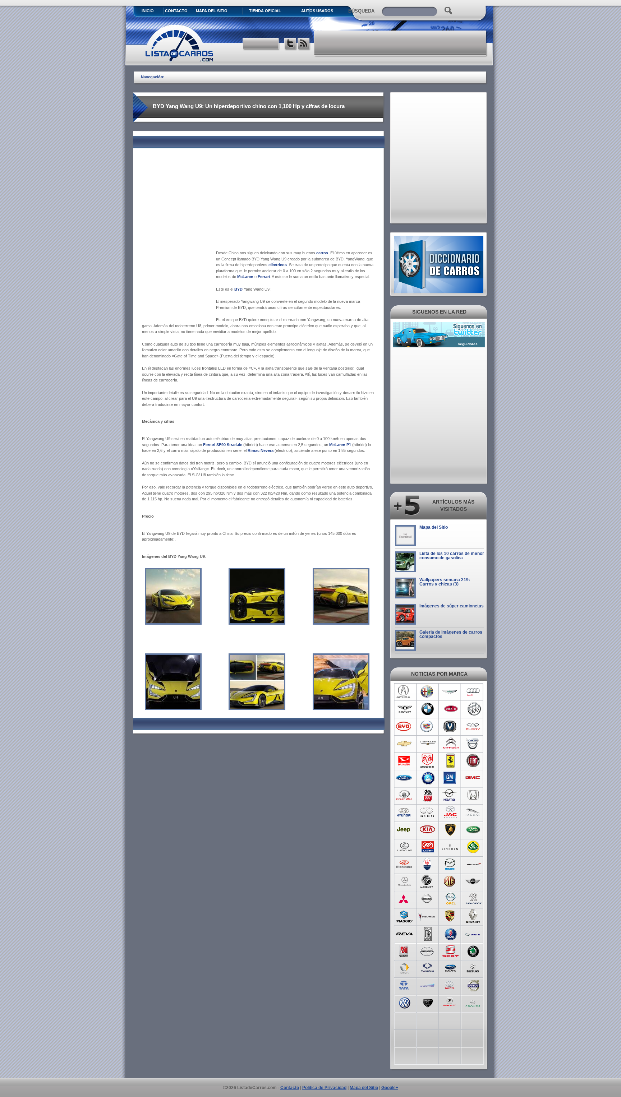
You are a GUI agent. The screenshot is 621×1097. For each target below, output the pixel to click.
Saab (450, 933)
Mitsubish (404, 898)
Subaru (450, 967)
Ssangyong (427, 967)
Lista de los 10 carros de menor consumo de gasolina (451, 555)
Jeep (404, 829)
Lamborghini (450, 829)
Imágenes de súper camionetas (451, 605)
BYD (404, 726)
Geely (427, 778)
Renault (473, 916)
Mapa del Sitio (433, 527)
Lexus (404, 847)
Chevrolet (404, 743)
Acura (404, 691)
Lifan (427, 847)
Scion (427, 950)
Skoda (473, 950)
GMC (473, 778)
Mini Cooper (473, 881)
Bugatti (450, 709)
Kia (427, 829)
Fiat (473, 760)
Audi (473, 691)
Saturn (404, 950)
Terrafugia (427, 985)
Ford (404, 778)
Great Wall (404, 795)
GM (450, 778)
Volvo (473, 985)
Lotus (473, 847)
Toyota (450, 985)
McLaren (473, 864)
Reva (404, 933)
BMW (427, 709)
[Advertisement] (401, 43)
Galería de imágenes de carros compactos (450, 634)
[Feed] (304, 44)
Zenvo (427, 1002)
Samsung (473, 933)
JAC (450, 812)
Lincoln (450, 847)
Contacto (176, 11)
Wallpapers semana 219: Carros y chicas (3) (444, 582)
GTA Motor (427, 795)
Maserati (427, 864)
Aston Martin (450, 691)
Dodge (427, 760)
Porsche (450, 916)
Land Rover (473, 829)
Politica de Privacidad (324, 1087)
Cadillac (427, 726)
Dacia (473, 743)
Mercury (427, 881)
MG (450, 881)
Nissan (427, 898)
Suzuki (473, 967)
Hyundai (404, 812)
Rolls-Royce (427, 933)
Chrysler (427, 743)
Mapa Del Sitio (211, 11)
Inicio (148, 11)
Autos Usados (317, 11)
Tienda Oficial (265, 11)
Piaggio (404, 916)
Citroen (450, 743)
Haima (450, 795)
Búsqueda (361, 11)
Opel (450, 898)
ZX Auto (473, 1002)
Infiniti (427, 812)
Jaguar (473, 812)
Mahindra (404, 864)
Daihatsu (404, 760)
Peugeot (473, 898)
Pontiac (427, 916)
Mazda (450, 864)
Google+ (389, 1087)
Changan (450, 726)
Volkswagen (404, 1002)
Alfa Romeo (427, 691)
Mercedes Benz (404, 881)
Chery (473, 726)
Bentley (404, 709)
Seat (450, 950)
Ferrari (450, 760)
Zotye (450, 1002)
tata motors (404, 985)
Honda (473, 795)
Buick (473, 709)
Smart (404, 967)
